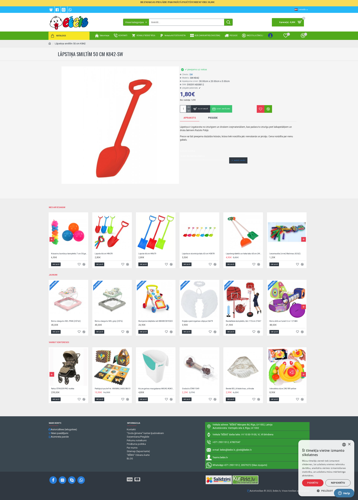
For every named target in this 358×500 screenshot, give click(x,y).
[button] (51, 239)
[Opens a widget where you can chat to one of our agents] (344, 493)
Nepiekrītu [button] (338, 482)
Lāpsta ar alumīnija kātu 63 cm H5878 (198, 254)
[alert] (326, 468)
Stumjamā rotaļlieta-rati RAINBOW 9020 (155, 321)
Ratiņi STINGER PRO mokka (62, 389)
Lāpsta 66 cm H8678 (104, 254)
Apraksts (189, 118)
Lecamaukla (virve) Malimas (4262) (285, 254)
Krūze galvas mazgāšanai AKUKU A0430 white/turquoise (156, 389)
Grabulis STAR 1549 (190, 389)
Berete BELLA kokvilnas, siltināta (240, 389)
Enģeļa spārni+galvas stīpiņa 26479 (197, 321)
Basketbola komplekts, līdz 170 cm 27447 (243, 321)
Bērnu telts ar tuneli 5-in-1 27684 (283, 321)
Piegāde (213, 118)
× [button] (349, 444)
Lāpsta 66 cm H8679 (147, 254)
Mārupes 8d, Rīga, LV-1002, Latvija (254, 424)
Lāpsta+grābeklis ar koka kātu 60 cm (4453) (244, 254)
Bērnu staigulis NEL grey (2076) (109, 321)
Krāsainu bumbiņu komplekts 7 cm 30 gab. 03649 (69, 254)
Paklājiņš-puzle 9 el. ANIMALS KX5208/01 (113, 389)
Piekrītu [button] (312, 482)
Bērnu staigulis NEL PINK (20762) (66, 321)
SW (191, 74)
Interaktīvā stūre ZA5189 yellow (282, 389)
